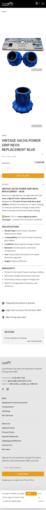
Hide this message (31, 494)
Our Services (7, 415)
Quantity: (6, 163)
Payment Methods (10, 436)
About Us (6, 423)
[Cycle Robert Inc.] (6, 362)
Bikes (4, 398)
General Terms (8, 428)
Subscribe (23, 474)
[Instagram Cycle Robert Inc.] (8, 389)
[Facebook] (3, 389)
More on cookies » (40, 499)
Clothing (6, 411)
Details (5, 184)
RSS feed (6, 449)
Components (8, 406)
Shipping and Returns (11, 440)
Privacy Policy (8, 432)
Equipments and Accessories (14, 402)
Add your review (34, 341)
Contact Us (7, 445)
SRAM (4, 135)
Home (4, 11)
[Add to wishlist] (42, 154)
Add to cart (23, 175)
